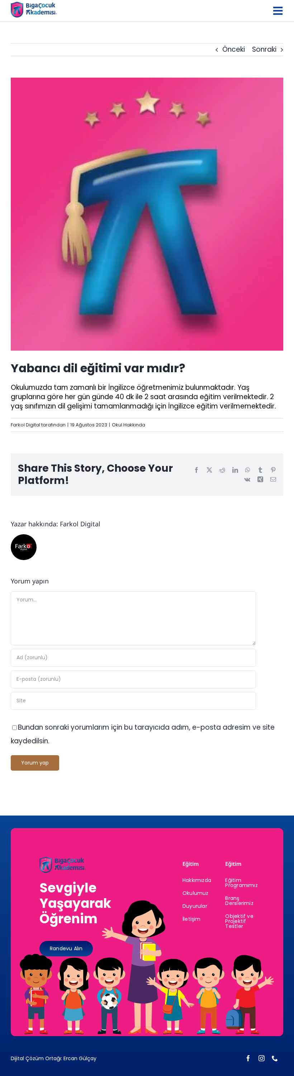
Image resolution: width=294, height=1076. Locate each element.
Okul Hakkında (128, 424)
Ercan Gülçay (79, 1058)
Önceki (233, 49)
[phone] (275, 1058)
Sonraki (264, 49)
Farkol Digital (25, 424)
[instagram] (262, 1058)
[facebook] (248, 1058)
